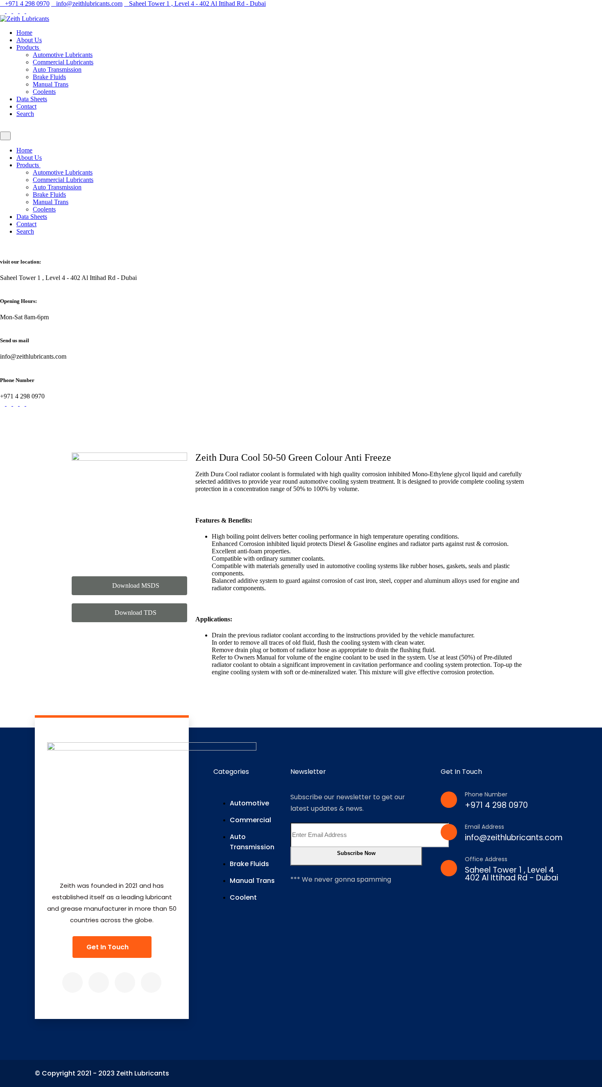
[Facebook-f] (72, 982)
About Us (29, 39)
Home (24, 32)
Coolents (44, 91)
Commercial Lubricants (63, 62)
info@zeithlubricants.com (89, 3)
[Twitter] (98, 982)
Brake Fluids (49, 76)
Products (28, 47)
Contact (26, 106)
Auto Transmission (57, 69)
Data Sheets (31, 99)
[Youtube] (151, 982)
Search (25, 113)
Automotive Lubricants (63, 54)
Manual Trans (50, 84)
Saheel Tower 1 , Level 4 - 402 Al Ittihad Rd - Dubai (197, 3)
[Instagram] (125, 982)
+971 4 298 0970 (27, 3)
